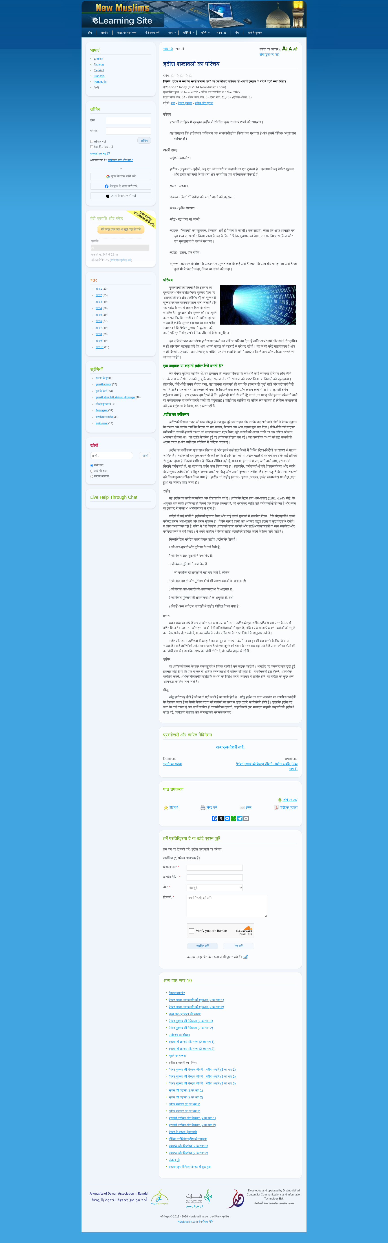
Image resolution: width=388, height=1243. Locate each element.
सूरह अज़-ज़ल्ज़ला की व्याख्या (185, 1014)
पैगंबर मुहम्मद (185, 103)
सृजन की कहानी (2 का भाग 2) (186, 1097)
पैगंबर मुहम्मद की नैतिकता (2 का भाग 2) (191, 1028)
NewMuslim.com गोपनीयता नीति (195, 1221)
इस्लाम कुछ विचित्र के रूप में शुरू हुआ (190, 1167)
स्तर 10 (168, 49)
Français (99, 76)
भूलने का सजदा (172, 764)
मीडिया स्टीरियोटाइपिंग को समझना (188, 1139)
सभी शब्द (98, 465)
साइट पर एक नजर (127, 32)
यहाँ (245, 957)
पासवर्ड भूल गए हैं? (100, 153)
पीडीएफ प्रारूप (288, 807)
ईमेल (92, 120)
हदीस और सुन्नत (204, 103)
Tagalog (99, 64)
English (98, 58)
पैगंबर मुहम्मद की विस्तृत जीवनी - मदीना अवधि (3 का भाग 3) (202, 1083)
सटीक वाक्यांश (101, 476)
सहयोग (104, 32)
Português (100, 81)
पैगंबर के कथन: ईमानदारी (183, 1132)
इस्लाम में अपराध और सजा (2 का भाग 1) (191, 1041)
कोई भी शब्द (100, 471)
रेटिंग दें (173, 807)
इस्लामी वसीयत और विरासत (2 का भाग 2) (192, 1125)
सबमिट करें (202, 946)
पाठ (173, 103)
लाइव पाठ (221, 32)
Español (99, 70)
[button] (92, 289)
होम (90, 32)
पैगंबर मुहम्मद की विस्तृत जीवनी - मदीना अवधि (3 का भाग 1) (202, 1069)
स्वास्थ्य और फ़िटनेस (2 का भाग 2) (188, 1153)
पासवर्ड (93, 130)
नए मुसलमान (123, 15)
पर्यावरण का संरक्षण (179, 1035)
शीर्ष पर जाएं (290, 800)
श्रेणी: (166, 103)
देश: (166, 887)
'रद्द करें (238, 946)
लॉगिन (144, 140)
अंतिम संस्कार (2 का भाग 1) (184, 1104)
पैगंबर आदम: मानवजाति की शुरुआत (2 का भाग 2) (196, 1007)
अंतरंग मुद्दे (174, 1160)
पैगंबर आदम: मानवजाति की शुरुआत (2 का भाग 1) (196, 1000)
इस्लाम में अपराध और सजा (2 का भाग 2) (191, 1048)
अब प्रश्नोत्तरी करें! (230, 747)
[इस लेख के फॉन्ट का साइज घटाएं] (295, 49)
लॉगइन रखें (99, 141)
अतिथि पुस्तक (255, 32)
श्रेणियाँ (187, 32)
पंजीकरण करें (152, 32)
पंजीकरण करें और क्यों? (120, 160)
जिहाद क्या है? (177, 993)
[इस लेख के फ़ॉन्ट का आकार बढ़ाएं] (285, 49)
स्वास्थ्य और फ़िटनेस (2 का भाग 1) (188, 1146)
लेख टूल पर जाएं (269, 54)
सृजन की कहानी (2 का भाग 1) (186, 1090)
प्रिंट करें (211, 807)
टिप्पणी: (168, 897)
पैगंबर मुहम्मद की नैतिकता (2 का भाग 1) (191, 1021)
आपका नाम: (171, 867)
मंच (237, 32)
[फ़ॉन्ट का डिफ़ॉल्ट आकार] (291, 49)
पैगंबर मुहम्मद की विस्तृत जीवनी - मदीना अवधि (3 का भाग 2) (202, 1076)
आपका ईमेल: (172, 877)
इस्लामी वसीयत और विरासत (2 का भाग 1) (192, 1118)
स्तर (170, 32)
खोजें (203, 32)
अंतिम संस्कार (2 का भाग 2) (184, 1111)
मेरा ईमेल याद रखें (103, 147)
